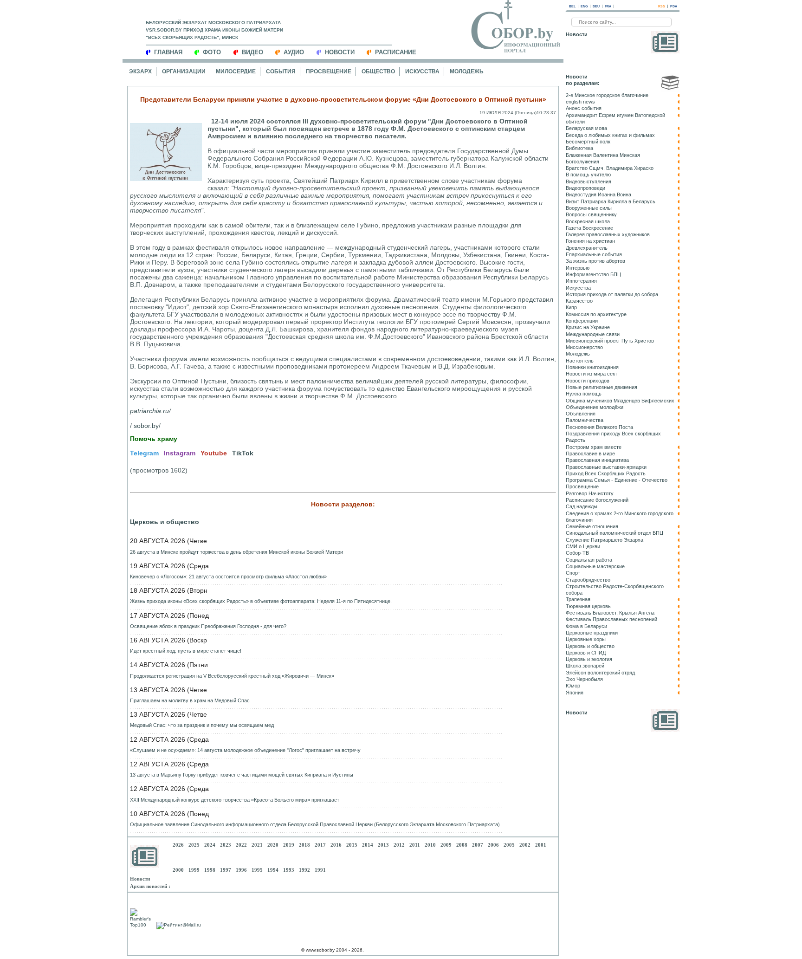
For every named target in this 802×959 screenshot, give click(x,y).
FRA (608, 6)
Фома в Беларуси (586, 626)
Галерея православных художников (608, 234)
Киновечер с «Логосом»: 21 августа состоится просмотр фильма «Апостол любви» (228, 576)
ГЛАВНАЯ (168, 52)
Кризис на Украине (588, 327)
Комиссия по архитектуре (596, 314)
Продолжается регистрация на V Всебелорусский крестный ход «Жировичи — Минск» (232, 676)
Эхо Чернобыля (584, 679)
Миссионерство (584, 347)
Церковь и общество (164, 521)
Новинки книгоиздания (592, 367)
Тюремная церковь (588, 606)
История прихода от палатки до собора (612, 294)
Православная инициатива (597, 460)
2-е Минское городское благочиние (607, 95)
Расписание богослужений (597, 500)
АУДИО (294, 52)
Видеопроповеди (585, 188)
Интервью (577, 268)
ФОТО (212, 52)
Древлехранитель (587, 248)
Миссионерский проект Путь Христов (610, 340)
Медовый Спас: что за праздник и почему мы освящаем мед (202, 725)
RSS (661, 6)
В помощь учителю (588, 174)
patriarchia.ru (149, 411)
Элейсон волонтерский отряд (600, 672)
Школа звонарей (585, 665)
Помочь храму (153, 438)
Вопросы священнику (591, 214)
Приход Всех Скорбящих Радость (606, 473)
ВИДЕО (252, 52)
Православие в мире (590, 453)
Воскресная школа (588, 221)
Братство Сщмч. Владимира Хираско (609, 168)
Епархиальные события (594, 254)
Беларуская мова (586, 128)
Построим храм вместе (593, 447)
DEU (596, 6)
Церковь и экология (589, 659)
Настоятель (580, 360)
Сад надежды (581, 506)
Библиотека (579, 148)
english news (580, 101)
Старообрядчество (588, 580)
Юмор (573, 685)
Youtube (213, 453)
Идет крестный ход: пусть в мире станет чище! (185, 651)
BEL (572, 6)
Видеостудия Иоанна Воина (598, 194)
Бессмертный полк (588, 141)
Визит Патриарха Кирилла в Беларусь (610, 201)
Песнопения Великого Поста (599, 427)
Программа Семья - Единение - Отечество (616, 480)
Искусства (422, 71)
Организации (184, 71)
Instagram (179, 453)
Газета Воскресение (589, 228)
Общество (378, 71)
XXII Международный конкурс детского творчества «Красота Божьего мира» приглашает (234, 800)
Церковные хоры (586, 639)
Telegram (144, 453)
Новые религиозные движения (601, 387)
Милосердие (236, 71)
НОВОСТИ (340, 52)
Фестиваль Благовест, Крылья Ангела (610, 613)
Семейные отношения (592, 526)
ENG (584, 6)
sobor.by (146, 425)
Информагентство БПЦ (593, 274)
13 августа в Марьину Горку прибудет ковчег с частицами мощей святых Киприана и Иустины (241, 775)
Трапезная (578, 599)
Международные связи (593, 334)
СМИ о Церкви (583, 546)
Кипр (571, 307)
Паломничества (584, 420)
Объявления (580, 413)
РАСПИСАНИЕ (395, 52)
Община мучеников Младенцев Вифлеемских (620, 400)
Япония (574, 692)
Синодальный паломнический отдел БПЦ (614, 533)
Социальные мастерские (595, 566)
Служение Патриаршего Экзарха (604, 540)
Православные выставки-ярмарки (606, 467)
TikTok (242, 453)
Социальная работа (589, 560)
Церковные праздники (592, 632)
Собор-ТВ (577, 553)
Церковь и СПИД (586, 652)
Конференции (582, 321)
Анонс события (584, 108)
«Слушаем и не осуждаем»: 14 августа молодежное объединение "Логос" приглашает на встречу (245, 750)
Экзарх (140, 71)
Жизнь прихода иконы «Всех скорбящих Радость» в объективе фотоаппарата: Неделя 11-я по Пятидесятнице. (261, 601)
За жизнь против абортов (595, 261)
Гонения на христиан (590, 241)
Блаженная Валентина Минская (603, 155)
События (281, 71)
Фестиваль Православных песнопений (611, 619)
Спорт (573, 573)
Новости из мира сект (591, 373)
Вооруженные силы (589, 208)
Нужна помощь (584, 393)
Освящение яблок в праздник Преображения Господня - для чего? (208, 626)
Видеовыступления (588, 181)
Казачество (579, 301)
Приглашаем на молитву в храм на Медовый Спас (190, 700)
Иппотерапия (581, 281)
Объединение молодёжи (594, 407)
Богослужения (582, 161)
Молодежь (467, 71)
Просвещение (328, 71)
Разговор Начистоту (590, 493)
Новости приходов (587, 380)
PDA (673, 6)
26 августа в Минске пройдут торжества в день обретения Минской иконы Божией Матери (236, 552)
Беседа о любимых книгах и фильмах (610, 135)
